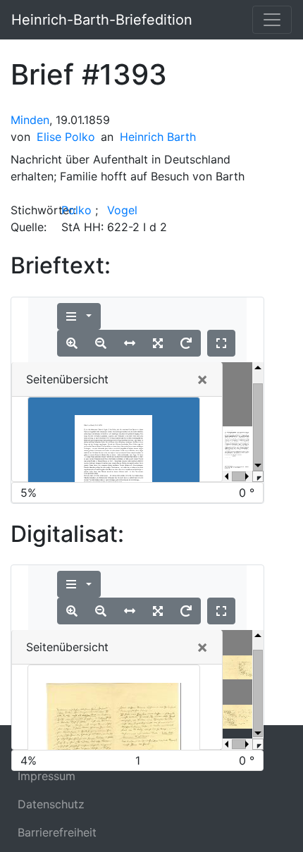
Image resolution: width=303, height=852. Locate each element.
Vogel (122, 210)
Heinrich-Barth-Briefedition (101, 19)
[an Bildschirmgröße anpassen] (158, 343)
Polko (76, 210)
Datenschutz (51, 804)
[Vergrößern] (72, 343)
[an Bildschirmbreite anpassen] (129, 343)
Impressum (46, 776)
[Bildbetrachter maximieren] (221, 343)
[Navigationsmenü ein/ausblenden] (272, 20)
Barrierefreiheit (57, 832)
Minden (30, 120)
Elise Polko (66, 137)
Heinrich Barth (158, 137)
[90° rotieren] (186, 343)
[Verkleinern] (101, 343)
